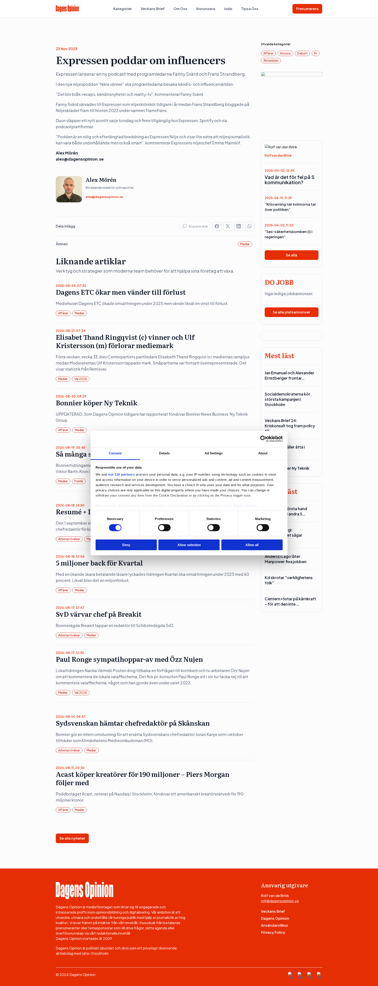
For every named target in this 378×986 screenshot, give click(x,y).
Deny (126, 545)
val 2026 (80, 379)
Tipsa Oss (249, 8)
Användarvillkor (274, 925)
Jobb (228, 8)
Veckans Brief (153, 8)
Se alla (291, 255)
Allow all (252, 545)
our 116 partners (121, 474)
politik (78, 481)
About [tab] (263, 453)
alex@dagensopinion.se (104, 197)
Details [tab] (164, 453)
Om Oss (180, 8)
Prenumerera (307, 8)
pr (315, 53)
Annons (285, 53)
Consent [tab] (115, 453)
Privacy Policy (273, 932)
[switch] (164, 527)
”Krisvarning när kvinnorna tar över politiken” (290, 207)
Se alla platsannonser (291, 312)
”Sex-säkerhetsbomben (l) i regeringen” (288, 234)
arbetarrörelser (69, 539)
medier (245, 244)
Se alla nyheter (72, 838)
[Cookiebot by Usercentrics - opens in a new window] (263, 439)
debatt (302, 53)
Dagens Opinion (275, 918)
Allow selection (189, 545)
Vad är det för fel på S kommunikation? (290, 179)
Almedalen (270, 60)
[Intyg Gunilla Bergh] (291, 102)
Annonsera (205, 8)
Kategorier (122, 8)
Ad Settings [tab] (214, 453)
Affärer (63, 313)
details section (245, 506)
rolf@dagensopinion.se (280, 900)
